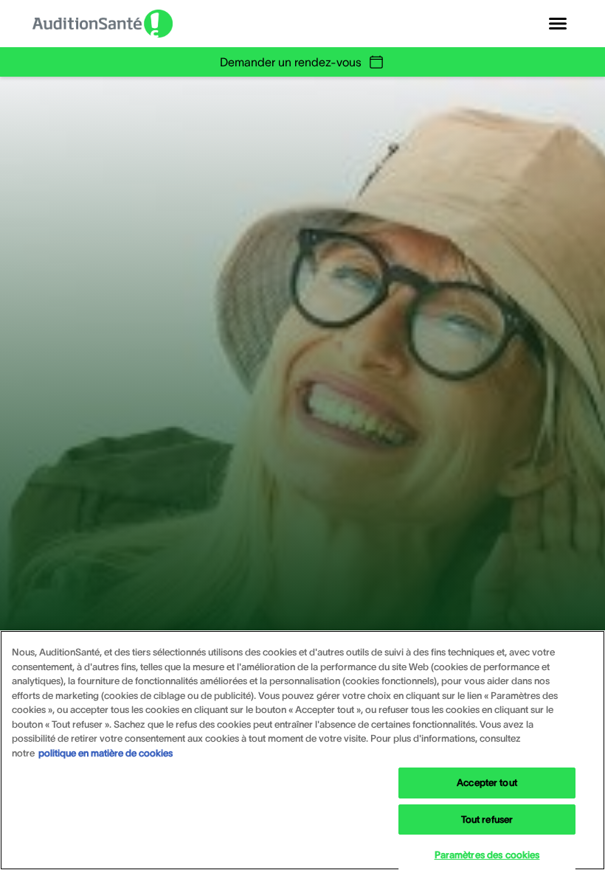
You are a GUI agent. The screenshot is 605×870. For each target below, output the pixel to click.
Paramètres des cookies (487, 854)
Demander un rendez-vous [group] (291, 62)
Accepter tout (487, 782)
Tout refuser (487, 819)
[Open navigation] (558, 23)
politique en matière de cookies (105, 753)
